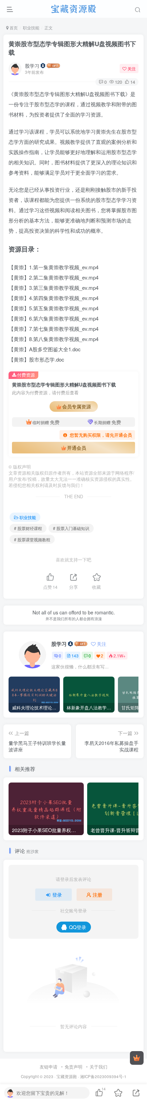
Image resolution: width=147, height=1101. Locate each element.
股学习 (32, 65)
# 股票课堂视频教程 (32, 539)
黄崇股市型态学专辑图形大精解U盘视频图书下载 (72, 48)
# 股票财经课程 (28, 528)
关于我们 (98, 1066)
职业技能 (31, 27)
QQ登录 (77, 927)
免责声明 (73, 1066)
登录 (57, 894)
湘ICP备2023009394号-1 (103, 1076)
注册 (97, 894)
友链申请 (48, 1066)
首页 (13, 27)
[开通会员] (137, 1058)
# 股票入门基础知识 (71, 528)
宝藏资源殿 (66, 1076)
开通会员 (76, 447)
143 (75, 655)
